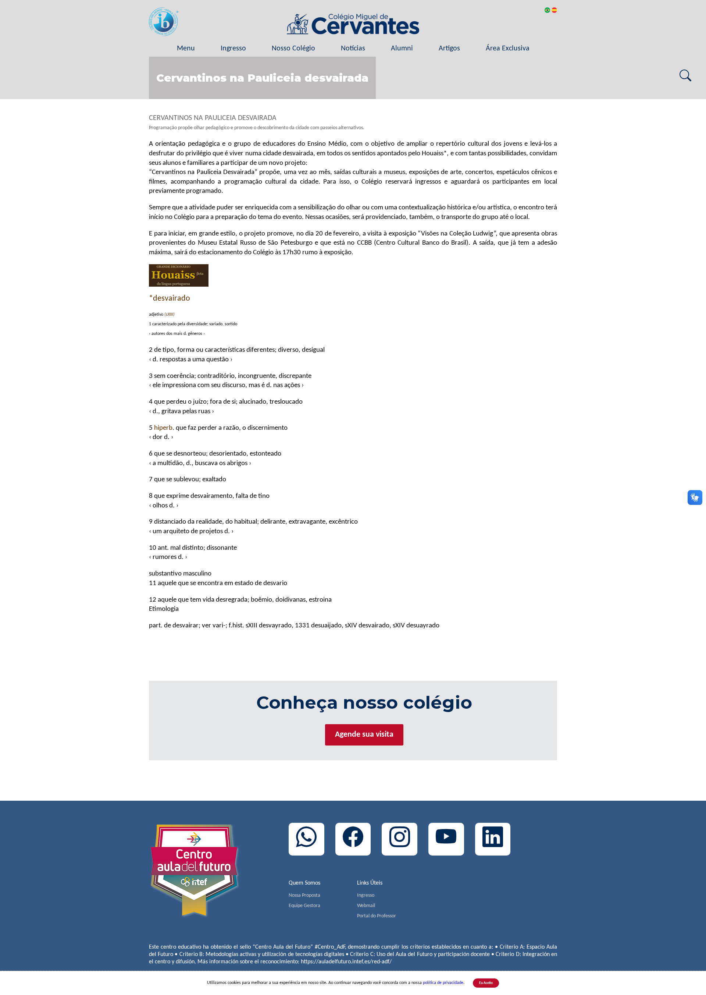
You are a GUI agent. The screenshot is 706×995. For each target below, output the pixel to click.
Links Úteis (369, 883)
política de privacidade (443, 983)
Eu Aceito (486, 983)
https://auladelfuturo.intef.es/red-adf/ (346, 962)
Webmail (366, 906)
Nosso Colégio (293, 48)
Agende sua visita (364, 734)
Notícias (353, 48)
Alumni (402, 48)
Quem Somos (304, 883)
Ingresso (233, 48)
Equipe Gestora (304, 906)
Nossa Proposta (304, 895)
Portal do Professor (376, 916)
